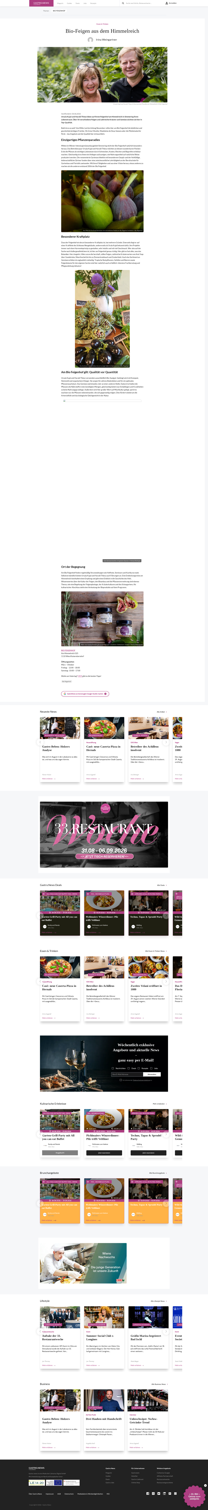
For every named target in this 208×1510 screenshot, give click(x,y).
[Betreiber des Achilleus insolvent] (148, 728)
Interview (133, 1415)
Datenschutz (69, 1494)
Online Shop (135, 1483)
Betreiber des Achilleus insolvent (145, 748)
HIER (80, 676)
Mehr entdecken (159, 1104)
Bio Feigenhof (59, 11)
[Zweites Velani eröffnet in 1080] (148, 967)
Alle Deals (161, 885)
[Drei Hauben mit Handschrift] (104, 1400)
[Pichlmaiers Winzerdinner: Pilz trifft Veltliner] (104, 901)
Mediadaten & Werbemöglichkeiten (90, 1494)
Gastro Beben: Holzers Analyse (56, 748)
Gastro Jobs (110, 1483)
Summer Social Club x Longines (99, 1337)
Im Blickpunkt (139, 1408)
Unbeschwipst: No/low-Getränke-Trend (144, 1420)
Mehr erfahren (47, 779)
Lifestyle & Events (53, 1325)
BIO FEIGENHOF (68, 650)
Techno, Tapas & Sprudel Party (146, 916)
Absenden (152, 1074)
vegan (177, 743)
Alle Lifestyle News (158, 1301)
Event (88, 1332)
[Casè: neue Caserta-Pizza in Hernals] (104, 728)
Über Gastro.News (35, 1494)
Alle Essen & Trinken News (155, 951)
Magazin (60, 3)
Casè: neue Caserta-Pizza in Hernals (103, 748)
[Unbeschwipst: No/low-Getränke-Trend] (148, 1400)
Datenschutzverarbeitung (141, 1080)
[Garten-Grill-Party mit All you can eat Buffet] (60, 901)
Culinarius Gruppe (163, 1473)
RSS (108, 1494)
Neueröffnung (95, 735)
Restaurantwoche (48, 1332)
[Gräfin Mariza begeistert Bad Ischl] (148, 1317)
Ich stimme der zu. (137, 1080)
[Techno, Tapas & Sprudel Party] (148, 901)
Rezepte (93, 3)
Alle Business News (159, 1384)
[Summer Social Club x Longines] (104, 1317)
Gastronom (135, 1473)
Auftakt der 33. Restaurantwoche (52, 1337)
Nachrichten (120, 1068)
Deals (78, 3)
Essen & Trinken (140, 735)
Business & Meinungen (54, 735)
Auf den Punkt (95, 1408)
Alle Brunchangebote (157, 1173)
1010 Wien (134, 743)
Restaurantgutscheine (165, 1483)
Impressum (50, 1494)
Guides (69, 3)
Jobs (85, 3)
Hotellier (134, 1476)
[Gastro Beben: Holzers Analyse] (60, 728)
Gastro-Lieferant (137, 1479)
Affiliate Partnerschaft (165, 1476)
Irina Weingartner (106, 39)
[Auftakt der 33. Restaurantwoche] (60, 1317)
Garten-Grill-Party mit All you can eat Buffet (59, 918)
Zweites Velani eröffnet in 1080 (146, 987)
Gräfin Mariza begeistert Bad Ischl (146, 1337)
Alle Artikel (161, 712)
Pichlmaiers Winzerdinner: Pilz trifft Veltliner (102, 918)
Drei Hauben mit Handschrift (104, 1419)
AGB (59, 1494)
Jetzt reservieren (104, 1153)
